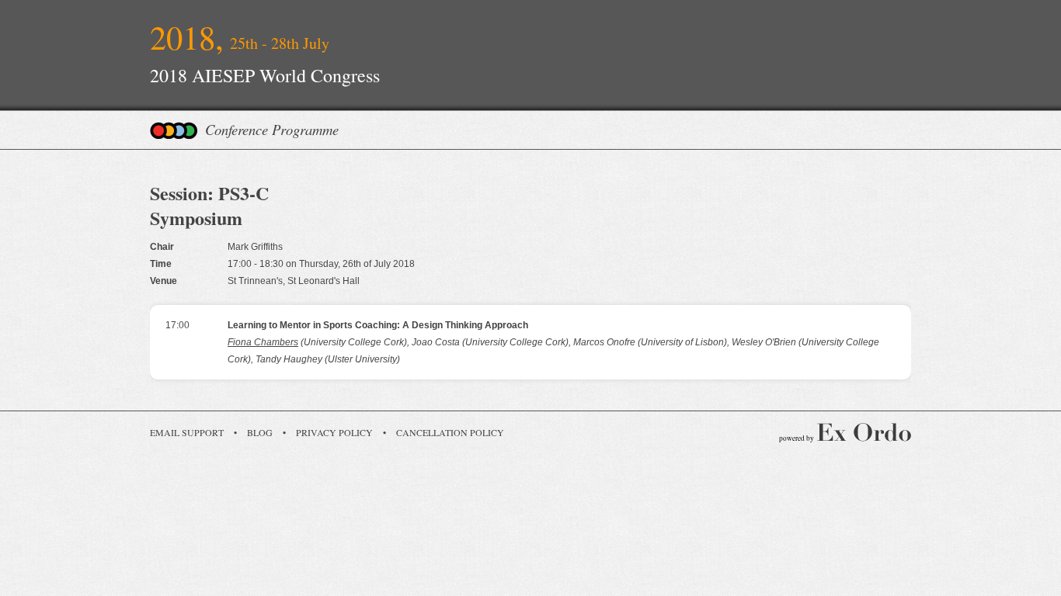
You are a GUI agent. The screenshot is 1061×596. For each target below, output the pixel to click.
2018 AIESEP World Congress (265, 75)
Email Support (187, 432)
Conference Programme (272, 129)
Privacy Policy (334, 432)
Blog (260, 432)
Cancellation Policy (450, 432)
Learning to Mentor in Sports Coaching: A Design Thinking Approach (378, 325)
